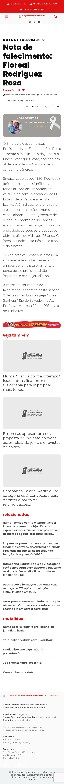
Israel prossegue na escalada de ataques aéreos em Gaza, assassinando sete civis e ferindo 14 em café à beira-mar (32, 605)
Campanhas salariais (18, 672)
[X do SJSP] (14, 27)
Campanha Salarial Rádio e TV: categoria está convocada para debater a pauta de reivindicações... (30, 498)
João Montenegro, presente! (22, 663)
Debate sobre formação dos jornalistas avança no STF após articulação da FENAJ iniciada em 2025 (30, 588)
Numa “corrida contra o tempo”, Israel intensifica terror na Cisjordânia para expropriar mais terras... (32, 383)
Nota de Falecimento (24, 40)
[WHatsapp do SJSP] (23, 27)
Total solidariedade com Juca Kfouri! (29, 640)
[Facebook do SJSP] (5, 27)
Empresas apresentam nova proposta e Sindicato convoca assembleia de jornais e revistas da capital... (31, 440)
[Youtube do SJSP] (19, 27)
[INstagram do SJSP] (10, 27)
